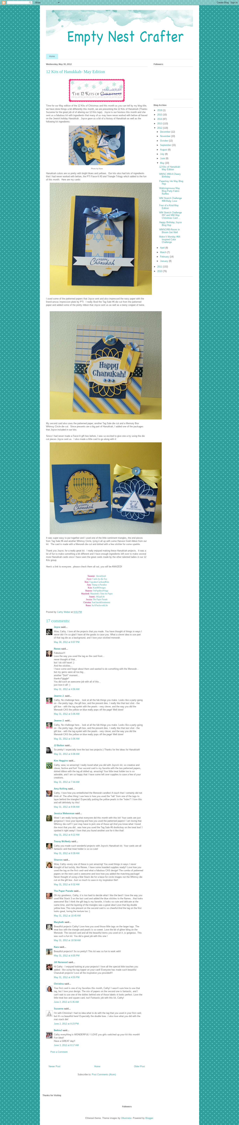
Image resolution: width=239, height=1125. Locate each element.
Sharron (58, 859)
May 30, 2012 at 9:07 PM (66, 642)
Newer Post (54, 1066)
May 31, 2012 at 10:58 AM (67, 940)
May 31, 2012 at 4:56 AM (66, 689)
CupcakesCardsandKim (99, 582)
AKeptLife (100, 596)
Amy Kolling (60, 788)
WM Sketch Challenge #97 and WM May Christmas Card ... (170, 215)
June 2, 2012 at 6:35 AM (66, 1002)
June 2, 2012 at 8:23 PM (66, 1023)
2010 (160, 271)
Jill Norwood (61, 962)
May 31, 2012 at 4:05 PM (66, 955)
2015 (160, 114)
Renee (57, 648)
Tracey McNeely (62, 841)
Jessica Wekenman (64, 813)
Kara (56, 947)
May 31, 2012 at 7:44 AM (66, 782)
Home (52, 56)
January (164, 261)
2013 (160, 123)
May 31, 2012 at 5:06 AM (66, 714)
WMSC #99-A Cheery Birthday (170, 175)
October (164, 140)
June (163, 158)
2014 (160, 119)
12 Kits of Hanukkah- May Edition (170, 168)
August (164, 149)
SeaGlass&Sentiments (101, 602)
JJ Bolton (59, 745)
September (166, 145)
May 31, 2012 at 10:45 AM (67, 915)
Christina (59, 983)
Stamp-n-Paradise (99, 585)
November (165, 136)
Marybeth (59, 922)
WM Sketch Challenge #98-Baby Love (170, 199)
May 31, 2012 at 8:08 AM (66, 807)
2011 (160, 266)
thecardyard (101, 576)
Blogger (149, 1118)
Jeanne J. (59, 696)
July (162, 154)
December (165, 131)
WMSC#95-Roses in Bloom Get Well (169, 231)
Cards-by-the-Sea (99, 579)
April (162, 247)
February (165, 256)
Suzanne (58, 1008)
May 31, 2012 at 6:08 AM (66, 754)
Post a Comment (59, 1052)
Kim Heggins (61, 760)
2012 (160, 128)
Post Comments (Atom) (104, 1074)
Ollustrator (126, 1118)
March (163, 252)
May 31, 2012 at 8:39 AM (66, 853)
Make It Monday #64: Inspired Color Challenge (170, 239)
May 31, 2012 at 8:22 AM (66, 834)
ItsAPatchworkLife (100, 605)
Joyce (57, 627)
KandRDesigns (99, 587)
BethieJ (58, 1030)
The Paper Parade (99, 599)
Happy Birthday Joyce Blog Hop (170, 223)
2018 (160, 110)
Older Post (139, 1066)
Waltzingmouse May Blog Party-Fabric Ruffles (169, 191)
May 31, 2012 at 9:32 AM (66, 884)
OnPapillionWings (100, 590)
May (162, 163)
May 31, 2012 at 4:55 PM (66, 977)
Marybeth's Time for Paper (101, 593)
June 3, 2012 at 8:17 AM (66, 1045)
